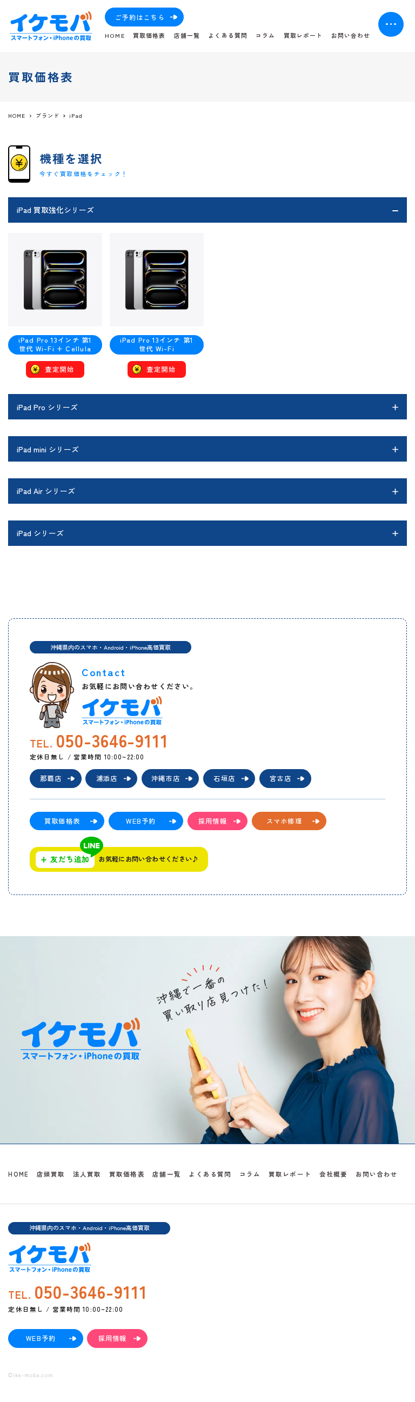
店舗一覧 (187, 35)
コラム (265, 35)
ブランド (47, 115)
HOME (114, 35)
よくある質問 (227, 35)
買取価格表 (149, 35)
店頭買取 (51, 1174)
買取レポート (303, 35)
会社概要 (333, 1174)
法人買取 (87, 1174)
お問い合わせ (350, 35)
